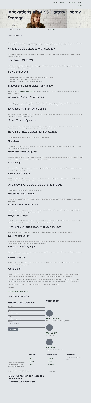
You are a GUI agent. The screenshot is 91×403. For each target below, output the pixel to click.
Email (9, 316)
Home (30, 358)
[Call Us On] (49, 327)
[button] (45, 38)
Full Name (10, 306)
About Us (55, 2)
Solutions (62, 2)
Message (10, 321)
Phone (9, 311)
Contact (79, 5)
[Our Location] (49, 313)
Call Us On (51, 333)
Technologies (72, 2)
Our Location (53, 318)
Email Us (50, 347)
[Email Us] (49, 342)
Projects (79, 2)
